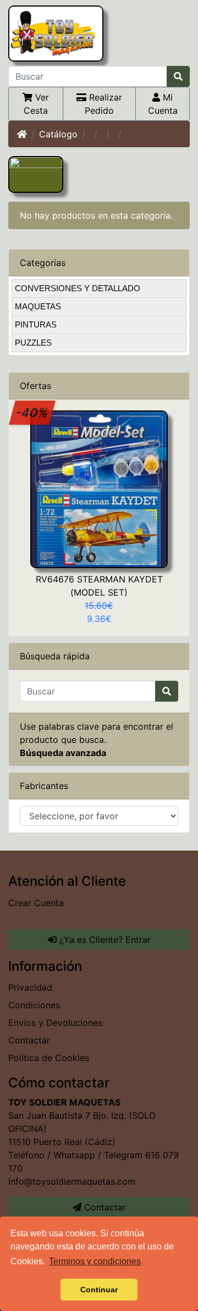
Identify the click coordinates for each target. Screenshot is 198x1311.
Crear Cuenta (36, 902)
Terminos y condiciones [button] (95, 1261)
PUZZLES (33, 342)
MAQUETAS (38, 306)
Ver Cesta (36, 104)
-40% (32, 412)
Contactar (29, 1040)
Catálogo (58, 134)
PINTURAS (36, 324)
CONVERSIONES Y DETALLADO (77, 288)
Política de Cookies (48, 1057)
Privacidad (30, 987)
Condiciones (34, 1004)
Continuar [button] (99, 1289)
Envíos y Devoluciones (55, 1022)
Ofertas (35, 385)
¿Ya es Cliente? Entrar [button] (104, 939)
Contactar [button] (103, 1207)
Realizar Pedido (103, 104)
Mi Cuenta (163, 104)
